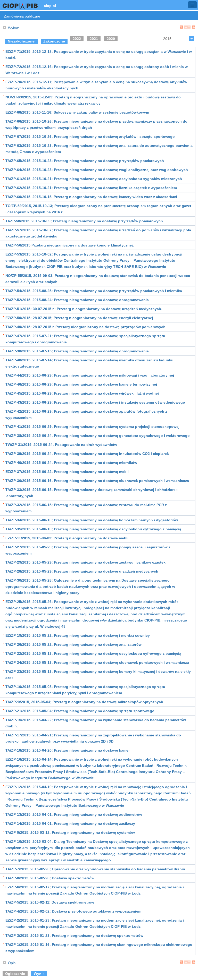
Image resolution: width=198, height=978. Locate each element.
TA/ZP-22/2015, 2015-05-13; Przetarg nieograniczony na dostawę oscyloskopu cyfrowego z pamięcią (93, 653)
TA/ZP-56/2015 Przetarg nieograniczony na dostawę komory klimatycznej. (69, 245)
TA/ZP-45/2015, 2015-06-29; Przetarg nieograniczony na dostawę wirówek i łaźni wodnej (82, 393)
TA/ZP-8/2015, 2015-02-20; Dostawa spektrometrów (49, 878)
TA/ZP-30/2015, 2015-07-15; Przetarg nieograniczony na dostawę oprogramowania (77, 351)
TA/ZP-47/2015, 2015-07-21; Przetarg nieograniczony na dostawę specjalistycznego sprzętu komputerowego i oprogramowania (85, 339)
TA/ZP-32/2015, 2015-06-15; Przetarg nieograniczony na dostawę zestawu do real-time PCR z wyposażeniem (86, 508)
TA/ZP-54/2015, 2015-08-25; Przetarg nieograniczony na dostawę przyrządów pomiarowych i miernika (93, 291)
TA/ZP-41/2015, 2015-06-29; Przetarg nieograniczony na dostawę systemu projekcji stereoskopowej (92, 426)
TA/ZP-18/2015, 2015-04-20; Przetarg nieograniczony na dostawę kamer (67, 750)
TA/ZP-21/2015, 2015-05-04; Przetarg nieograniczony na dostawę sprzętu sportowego (79, 711)
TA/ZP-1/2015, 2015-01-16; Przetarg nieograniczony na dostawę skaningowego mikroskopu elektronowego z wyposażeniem (98, 947)
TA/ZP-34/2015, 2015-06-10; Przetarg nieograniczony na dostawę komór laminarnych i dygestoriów (91, 520)
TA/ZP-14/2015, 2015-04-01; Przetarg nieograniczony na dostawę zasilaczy (70, 823)
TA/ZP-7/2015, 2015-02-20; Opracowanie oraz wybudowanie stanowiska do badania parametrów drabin (95, 869)
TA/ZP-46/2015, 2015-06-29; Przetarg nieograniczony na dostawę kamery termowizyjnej (81, 384)
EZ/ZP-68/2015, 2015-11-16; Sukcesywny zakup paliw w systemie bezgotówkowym (77, 112)
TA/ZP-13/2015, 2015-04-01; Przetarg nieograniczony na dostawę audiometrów (73, 814)
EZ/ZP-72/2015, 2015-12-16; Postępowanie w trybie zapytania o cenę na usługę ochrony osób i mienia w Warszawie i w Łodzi (96, 70)
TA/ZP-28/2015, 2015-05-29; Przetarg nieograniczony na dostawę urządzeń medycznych (81, 571)
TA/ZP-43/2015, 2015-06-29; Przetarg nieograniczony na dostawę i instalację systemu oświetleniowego (95, 402)
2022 (77, 39)
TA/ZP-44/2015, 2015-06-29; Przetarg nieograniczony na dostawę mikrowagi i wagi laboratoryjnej (89, 375)
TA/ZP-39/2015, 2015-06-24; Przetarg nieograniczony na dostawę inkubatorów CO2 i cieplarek (87, 454)
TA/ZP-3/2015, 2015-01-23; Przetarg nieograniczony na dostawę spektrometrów (74, 935)
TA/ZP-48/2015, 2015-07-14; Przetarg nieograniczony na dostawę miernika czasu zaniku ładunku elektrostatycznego (89, 363)
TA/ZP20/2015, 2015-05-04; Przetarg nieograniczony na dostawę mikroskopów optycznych (84, 702)
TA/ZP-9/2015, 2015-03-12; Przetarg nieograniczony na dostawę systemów (70, 832)
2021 (94, 39)
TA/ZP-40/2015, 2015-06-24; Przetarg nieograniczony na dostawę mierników (71, 463)
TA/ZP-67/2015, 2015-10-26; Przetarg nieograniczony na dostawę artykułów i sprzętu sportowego (90, 136)
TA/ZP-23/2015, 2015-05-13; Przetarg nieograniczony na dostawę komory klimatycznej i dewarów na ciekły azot (98, 674)
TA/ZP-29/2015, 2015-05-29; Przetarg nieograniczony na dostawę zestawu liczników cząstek (85, 562)
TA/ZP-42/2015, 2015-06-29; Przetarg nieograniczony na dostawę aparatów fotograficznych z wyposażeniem (86, 414)
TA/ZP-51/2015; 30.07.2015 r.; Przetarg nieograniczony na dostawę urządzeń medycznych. (83, 309)
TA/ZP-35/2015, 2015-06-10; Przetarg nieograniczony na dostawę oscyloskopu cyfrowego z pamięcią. (93, 529)
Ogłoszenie (15, 974)
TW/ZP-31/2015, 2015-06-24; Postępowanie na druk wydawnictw (61, 445)
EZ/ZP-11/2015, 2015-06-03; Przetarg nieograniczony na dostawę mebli (66, 538)
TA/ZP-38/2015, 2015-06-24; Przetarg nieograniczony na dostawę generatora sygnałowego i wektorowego (97, 435)
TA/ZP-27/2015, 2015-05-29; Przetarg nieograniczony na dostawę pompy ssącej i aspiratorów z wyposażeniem (87, 550)
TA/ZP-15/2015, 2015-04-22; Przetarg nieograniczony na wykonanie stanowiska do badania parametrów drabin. (95, 723)
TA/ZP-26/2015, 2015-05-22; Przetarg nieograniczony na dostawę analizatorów (73, 644)
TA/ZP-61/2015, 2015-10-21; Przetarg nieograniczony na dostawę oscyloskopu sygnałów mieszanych (93, 179)
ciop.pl (50, 6)
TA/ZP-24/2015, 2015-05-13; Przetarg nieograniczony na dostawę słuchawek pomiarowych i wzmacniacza (97, 662)
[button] (192, 4)
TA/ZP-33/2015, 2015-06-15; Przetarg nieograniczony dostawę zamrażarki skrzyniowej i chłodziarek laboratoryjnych (91, 493)
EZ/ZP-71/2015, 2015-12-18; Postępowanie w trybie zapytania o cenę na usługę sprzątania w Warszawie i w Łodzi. (98, 54)
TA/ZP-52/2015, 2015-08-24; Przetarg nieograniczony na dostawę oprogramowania (77, 300)
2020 (111, 39)
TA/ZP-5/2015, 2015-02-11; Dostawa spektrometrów (49, 902)
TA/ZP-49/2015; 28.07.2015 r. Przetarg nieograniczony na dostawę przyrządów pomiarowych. (86, 327)
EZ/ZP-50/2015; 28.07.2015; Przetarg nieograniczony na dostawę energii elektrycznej (79, 318)
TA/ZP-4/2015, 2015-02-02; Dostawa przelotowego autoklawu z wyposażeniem (73, 911)
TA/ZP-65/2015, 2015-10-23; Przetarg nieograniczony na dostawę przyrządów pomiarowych (84, 161)
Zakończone (54, 41)
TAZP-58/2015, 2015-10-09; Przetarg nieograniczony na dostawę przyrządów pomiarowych (84, 221)
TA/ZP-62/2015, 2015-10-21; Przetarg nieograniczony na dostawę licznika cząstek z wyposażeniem (91, 188)
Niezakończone (22, 41)
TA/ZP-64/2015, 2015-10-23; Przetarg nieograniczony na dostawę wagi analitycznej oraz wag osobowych (96, 170)
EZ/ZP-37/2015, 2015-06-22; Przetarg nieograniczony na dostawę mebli (67, 472)
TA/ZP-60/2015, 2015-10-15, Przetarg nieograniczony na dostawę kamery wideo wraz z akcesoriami (91, 197)
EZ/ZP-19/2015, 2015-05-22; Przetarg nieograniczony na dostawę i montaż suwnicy (77, 635)
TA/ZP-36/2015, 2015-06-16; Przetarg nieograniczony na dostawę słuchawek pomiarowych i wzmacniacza (97, 481)
